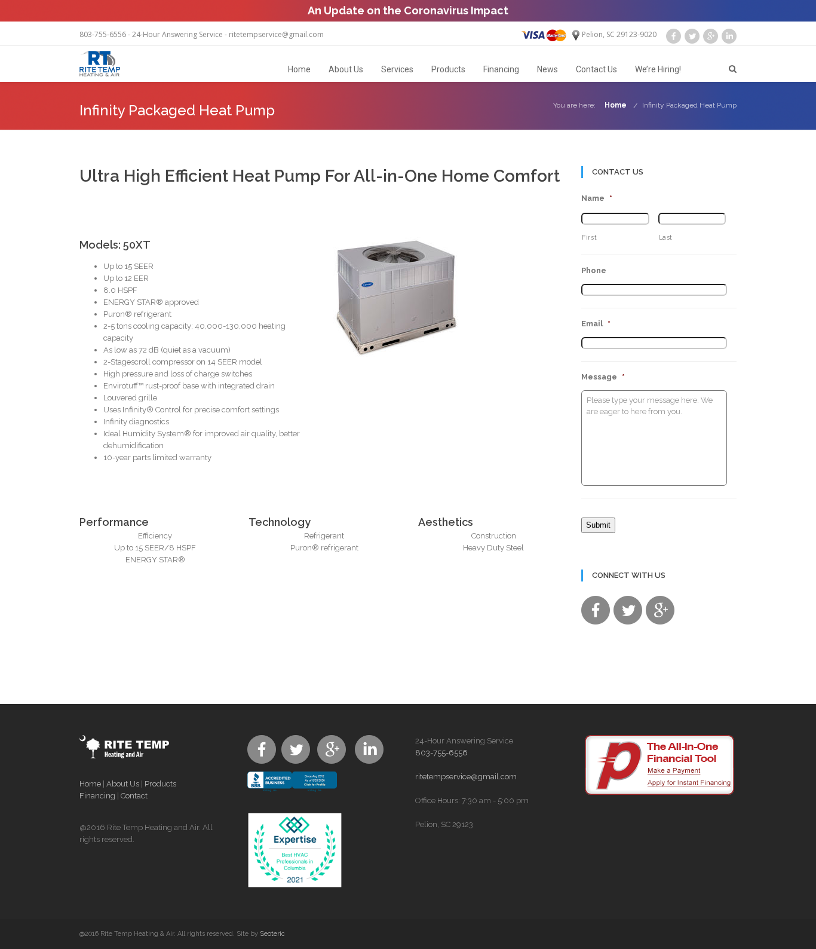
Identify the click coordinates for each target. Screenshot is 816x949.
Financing (501, 69)
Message (603, 376)
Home (299, 69)
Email (596, 323)
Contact (134, 795)
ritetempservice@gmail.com (276, 34)
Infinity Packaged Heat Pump (689, 105)
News (547, 69)
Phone (593, 270)
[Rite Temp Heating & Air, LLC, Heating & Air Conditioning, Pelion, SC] (292, 792)
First (589, 237)
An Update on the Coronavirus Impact (408, 10)
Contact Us (596, 69)
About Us (346, 69)
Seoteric (272, 934)
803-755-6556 (102, 34)
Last (666, 237)
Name (596, 198)
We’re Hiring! (658, 69)
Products (448, 69)
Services (397, 69)
